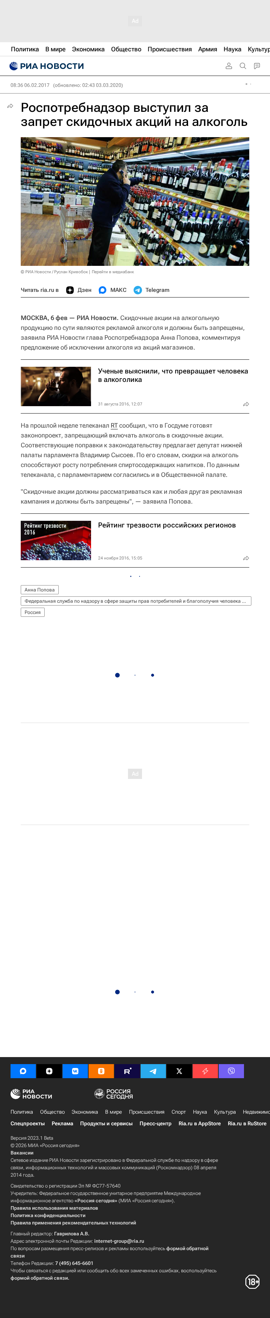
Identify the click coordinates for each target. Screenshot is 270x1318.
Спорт (179, 1112)
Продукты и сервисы (106, 1123)
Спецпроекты (28, 1123)
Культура (225, 1112)
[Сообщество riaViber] (231, 1071)
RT (114, 425)
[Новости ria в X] (179, 1071)
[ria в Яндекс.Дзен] (49, 1071)
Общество (52, 1112)
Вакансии (22, 1153)
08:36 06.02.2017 (30, 85)
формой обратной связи (39, 1278)
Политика (22, 1112)
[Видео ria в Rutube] (127, 1071)
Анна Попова (40, 590)
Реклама (62, 1123)
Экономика (85, 1112)
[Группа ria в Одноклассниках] (101, 1071)
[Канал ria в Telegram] (153, 1071)
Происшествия (147, 1112)
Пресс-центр (156, 1123)
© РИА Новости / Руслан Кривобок (54, 271)
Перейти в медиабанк (113, 271)
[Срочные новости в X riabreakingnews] (205, 1071)
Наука (200, 1112)
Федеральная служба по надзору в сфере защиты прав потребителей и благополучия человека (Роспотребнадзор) (138, 601)
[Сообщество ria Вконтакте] (75, 1071)
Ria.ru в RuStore (247, 1123)
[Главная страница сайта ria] (46, 66)
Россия (33, 612)
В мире (113, 1112)
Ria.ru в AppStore (200, 1123)
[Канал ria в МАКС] (23, 1071)
